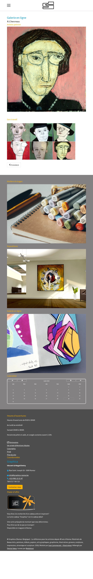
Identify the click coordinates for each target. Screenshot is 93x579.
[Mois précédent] (22, 380)
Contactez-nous (15, 487)
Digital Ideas (12, 548)
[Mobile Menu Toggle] (8, 5)
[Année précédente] (12, 380)
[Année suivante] (80, 380)
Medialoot (30, 548)
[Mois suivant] (71, 380)
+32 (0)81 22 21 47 (16, 478)
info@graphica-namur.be (19, 475)
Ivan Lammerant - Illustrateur (60, 545)
